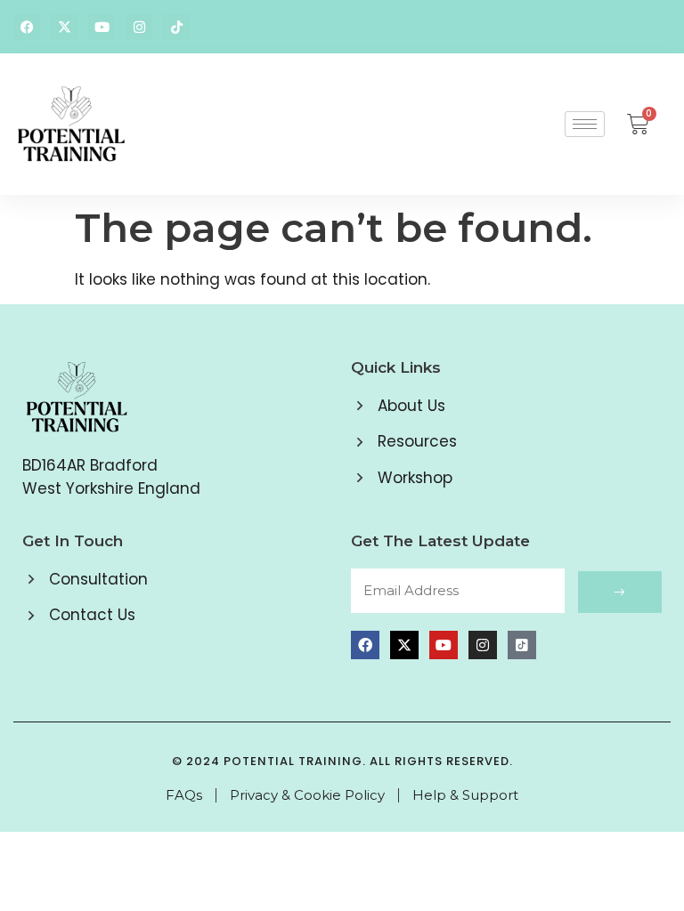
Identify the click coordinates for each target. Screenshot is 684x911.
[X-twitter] (64, 26)
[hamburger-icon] (585, 124)
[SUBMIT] (620, 592)
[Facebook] (26, 26)
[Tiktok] (176, 26)
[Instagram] (139, 26)
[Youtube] (101, 26)
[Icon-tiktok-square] (522, 645)
